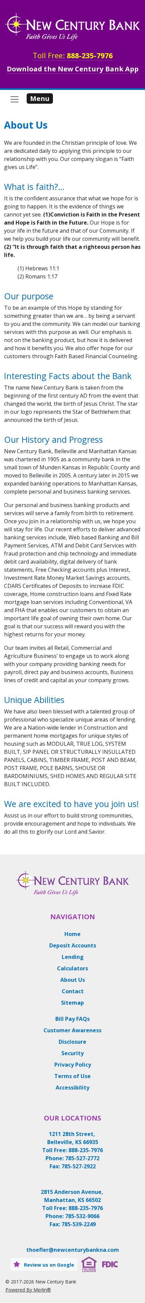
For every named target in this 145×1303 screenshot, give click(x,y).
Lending (73, 957)
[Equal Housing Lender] (89, 1263)
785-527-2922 (78, 1166)
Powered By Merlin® (28, 1290)
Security (72, 1053)
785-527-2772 (82, 1158)
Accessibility (72, 1087)
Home (72, 934)
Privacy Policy (72, 1064)
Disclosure (72, 1041)
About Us (72, 979)
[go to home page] (72, 27)
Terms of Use (72, 1076)
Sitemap (72, 1002)
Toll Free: (73, 55)
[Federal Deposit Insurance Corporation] (110, 1263)
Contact (73, 991)
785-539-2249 (78, 1224)
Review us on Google (48, 1265)
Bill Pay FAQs (72, 1019)
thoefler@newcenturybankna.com (72, 1250)
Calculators (72, 968)
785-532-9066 (82, 1216)
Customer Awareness (73, 1030)
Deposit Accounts (72, 945)
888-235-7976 (85, 1150)
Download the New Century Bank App (73, 68)
